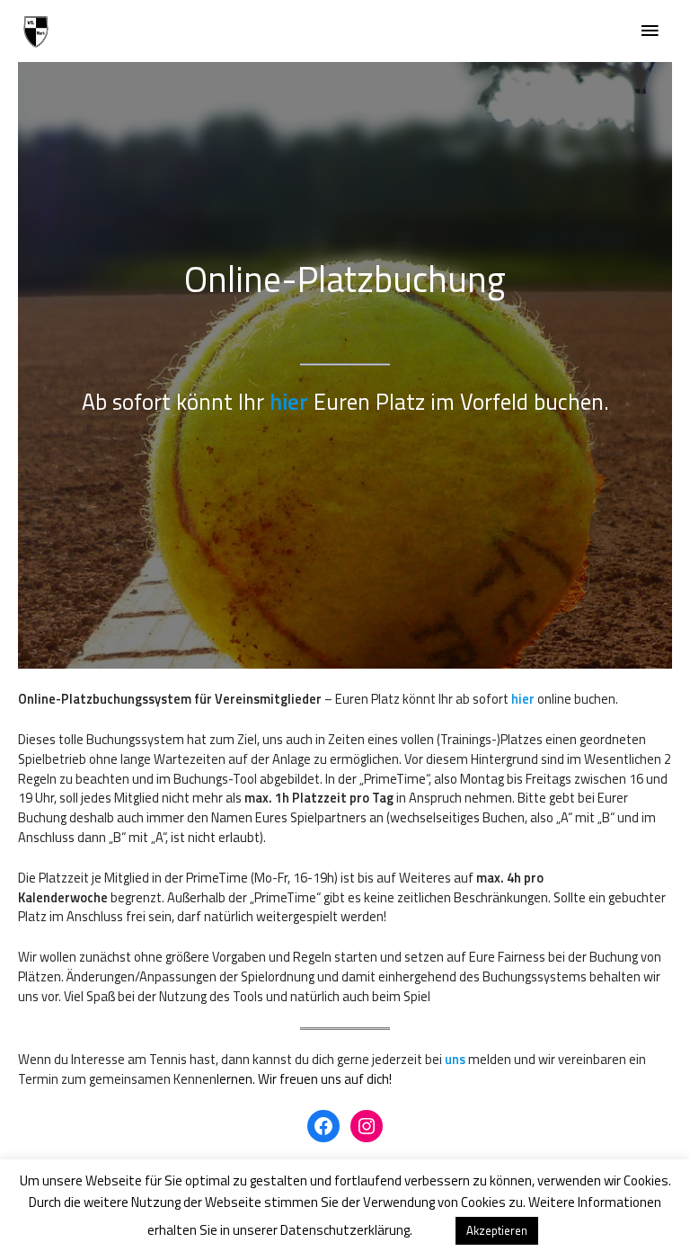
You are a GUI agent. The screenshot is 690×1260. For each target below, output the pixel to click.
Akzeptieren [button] (496, 1230)
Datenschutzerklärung (345, 1230)
